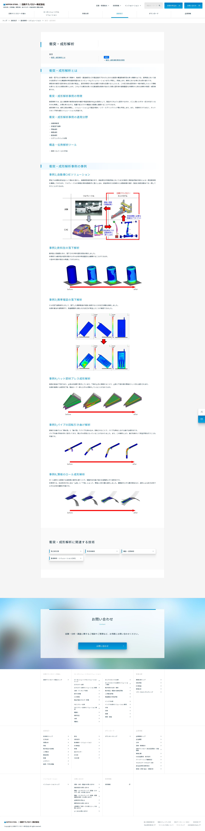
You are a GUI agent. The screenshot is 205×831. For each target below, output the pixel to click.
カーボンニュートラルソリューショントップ (85, 680)
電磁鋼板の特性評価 (111, 697)
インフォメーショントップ (51, 784)
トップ (5, 20)
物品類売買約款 (148, 825)
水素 (75, 718)
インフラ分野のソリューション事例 (116, 704)
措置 (106, 714)
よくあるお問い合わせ (81, 811)
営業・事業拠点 (101, 6)
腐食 (44, 758)
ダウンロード (153, 13)
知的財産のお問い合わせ (81, 787)
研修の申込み (172, 5)
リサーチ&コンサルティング (144, 692)
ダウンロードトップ (111, 736)
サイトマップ (181, 825)
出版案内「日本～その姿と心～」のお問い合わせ (85, 807)
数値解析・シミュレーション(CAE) (63, 558)
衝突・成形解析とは (58, 57)
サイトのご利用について (166, 825)
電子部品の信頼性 (48, 749)
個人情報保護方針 (149, 822)
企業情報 (188, 13)
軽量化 (76, 712)
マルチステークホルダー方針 (145, 763)
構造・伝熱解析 (128, 551)
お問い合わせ (191, 5)
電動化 (76, 721)
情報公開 (138, 753)
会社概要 (138, 739)
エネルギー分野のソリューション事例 (85, 687)
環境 (75, 749)
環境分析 (138, 689)
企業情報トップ (140, 736)
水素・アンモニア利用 (81, 690)
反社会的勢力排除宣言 (142, 766)
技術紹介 (119, 13)
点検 (106, 707)
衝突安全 (77, 715)
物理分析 (46, 742)
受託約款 (195, 822)
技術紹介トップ (48, 736)
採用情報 (116, 6)
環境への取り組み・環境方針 (145, 769)
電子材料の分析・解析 (112, 687)
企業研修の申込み (79, 800)
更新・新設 (108, 717)
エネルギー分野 (79, 684)
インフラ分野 (109, 701)
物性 (44, 745)
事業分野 (85, 13)
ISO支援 (76, 758)
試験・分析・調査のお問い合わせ (84, 784)
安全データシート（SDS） (182, 822)
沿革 (137, 742)
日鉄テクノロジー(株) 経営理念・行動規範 (147, 749)
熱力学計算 (55, 551)
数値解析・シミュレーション (31, 20)
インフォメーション (132, 6)
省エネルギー (78, 752)
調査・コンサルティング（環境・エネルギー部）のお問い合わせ (85, 791)
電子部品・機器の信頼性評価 (114, 690)
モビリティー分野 (79, 704)
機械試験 (46, 755)
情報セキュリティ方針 (164, 822)
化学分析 (46, 739)
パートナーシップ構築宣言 (144, 759)
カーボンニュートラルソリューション (51, 13)
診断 (106, 710)
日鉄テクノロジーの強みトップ (52, 680)
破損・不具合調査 (48, 764)
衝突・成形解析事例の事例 (115, 60)
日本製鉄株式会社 (193, 825)
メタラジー (46, 761)
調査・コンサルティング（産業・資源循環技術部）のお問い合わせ (85, 796)
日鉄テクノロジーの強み (17, 13)
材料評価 (138, 683)
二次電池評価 (109, 694)
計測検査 (138, 686)
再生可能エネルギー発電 (81, 700)
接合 (75, 736)
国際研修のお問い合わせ (81, 803)
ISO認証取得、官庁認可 (143, 756)
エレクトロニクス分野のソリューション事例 (116, 683)
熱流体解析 (91, 551)
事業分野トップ (140, 680)
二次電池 (46, 752)
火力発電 (77, 697)
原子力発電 (77, 694)
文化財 (76, 755)
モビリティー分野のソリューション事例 (85, 708)
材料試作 (77, 739)
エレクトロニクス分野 (112, 680)
